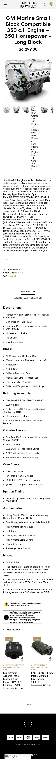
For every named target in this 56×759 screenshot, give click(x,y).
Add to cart (22, 659)
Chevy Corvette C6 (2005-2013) (13, 666)
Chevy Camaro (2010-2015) (39, 666)
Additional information (28, 298)
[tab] (28, 292)
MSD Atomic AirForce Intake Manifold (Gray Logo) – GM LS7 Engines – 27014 (12, 679)
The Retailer (33, 745)
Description (28, 291)
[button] (6, 4)
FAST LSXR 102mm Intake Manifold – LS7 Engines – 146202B (42, 677)
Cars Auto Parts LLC (28, 5)
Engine (19, 273)
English (13, 756)
